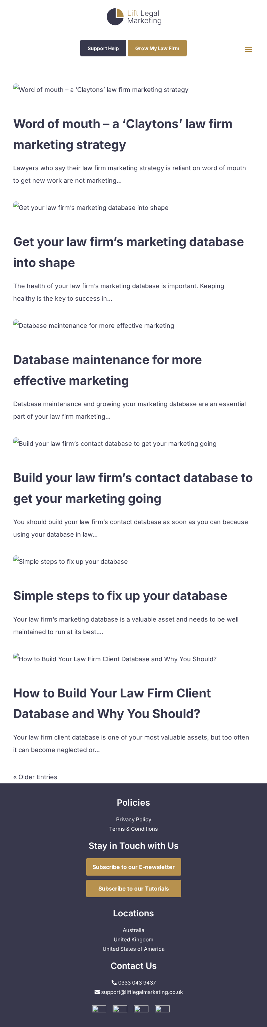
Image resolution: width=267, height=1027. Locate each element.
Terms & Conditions (133, 828)
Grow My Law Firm (157, 48)
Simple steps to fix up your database (120, 595)
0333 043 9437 (136, 982)
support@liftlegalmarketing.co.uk (142, 992)
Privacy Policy (133, 819)
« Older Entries (35, 777)
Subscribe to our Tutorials (133, 888)
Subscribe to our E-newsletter (133, 866)
